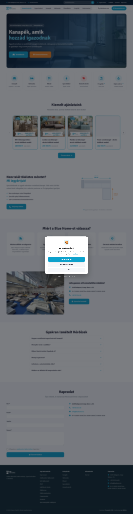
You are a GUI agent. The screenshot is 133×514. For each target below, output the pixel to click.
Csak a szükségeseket (66, 264)
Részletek (75, 254)
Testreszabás (66, 270)
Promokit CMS (72, 276)
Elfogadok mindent (66, 259)
